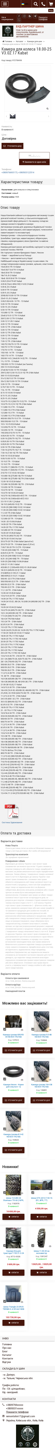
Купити (14, 1217)
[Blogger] (30, 16)
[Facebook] (19, 16)
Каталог (7, 1354)
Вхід (51, 10)
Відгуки (6, 1362)
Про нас (6, 1347)
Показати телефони (42, 18)
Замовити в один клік (35, 161)
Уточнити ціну (14, 145)
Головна (7, 1344)
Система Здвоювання (12, 822)
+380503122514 (26, 172)
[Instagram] (24, 16)
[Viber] (19, 20)
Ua (26, 3)
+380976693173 (9, 172)
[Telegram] (35, 16)
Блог (5, 1351)
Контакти (7, 1358)
